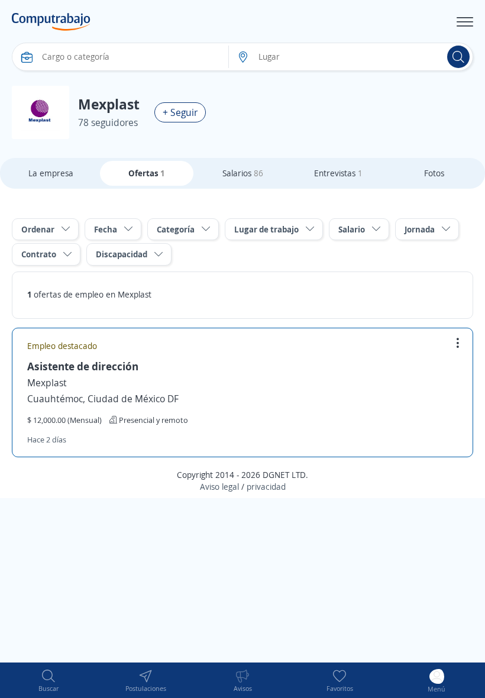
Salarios (242, 173)
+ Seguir (180, 112)
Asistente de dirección (82, 366)
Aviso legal (219, 486)
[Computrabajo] (51, 22)
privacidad (266, 486)
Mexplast (47, 382)
